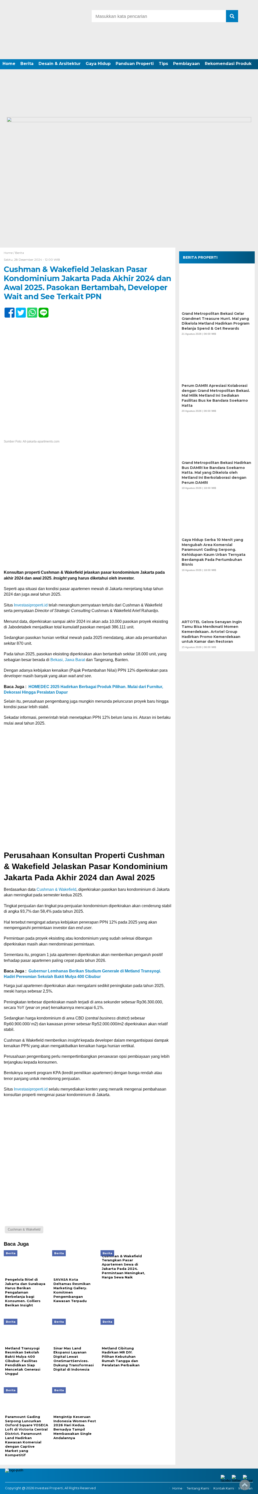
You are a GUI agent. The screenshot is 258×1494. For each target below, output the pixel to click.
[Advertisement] (129, 79)
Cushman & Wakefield (56, 889)
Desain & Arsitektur (60, 63)
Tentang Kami (198, 1488)
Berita (27, 63)
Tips (163, 63)
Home (9, 63)
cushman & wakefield (24, 1229)
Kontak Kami (223, 1488)
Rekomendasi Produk (228, 63)
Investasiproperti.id (31, 605)
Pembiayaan (186, 63)
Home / (9, 253)
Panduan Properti (135, 63)
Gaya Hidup (98, 63)
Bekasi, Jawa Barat (67, 660)
